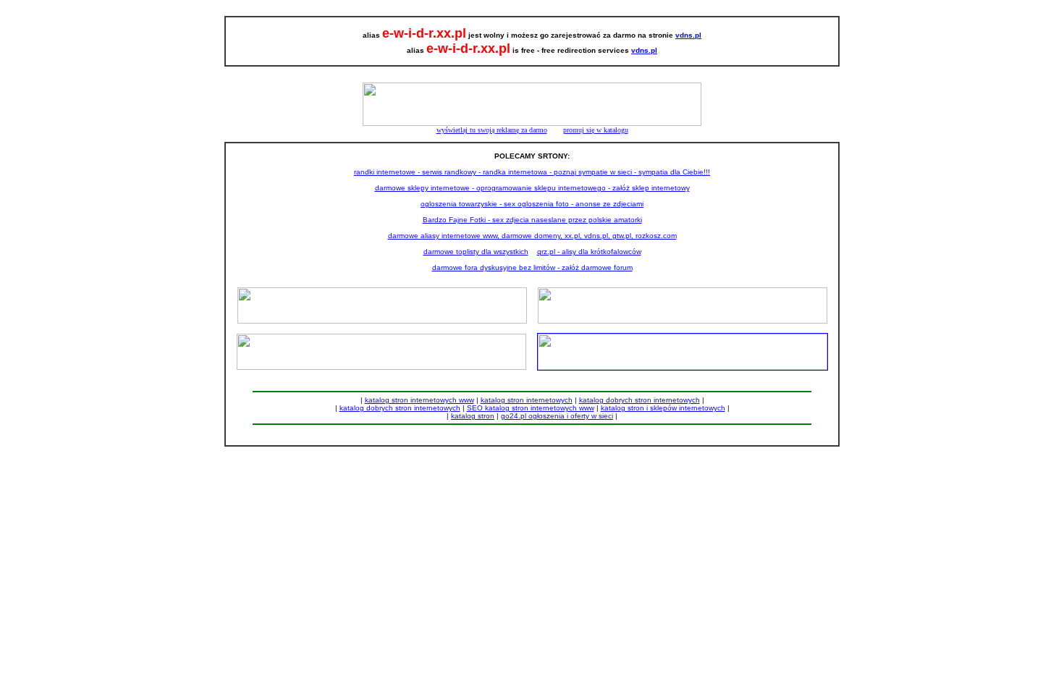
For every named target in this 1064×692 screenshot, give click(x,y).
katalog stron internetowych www (419, 400)
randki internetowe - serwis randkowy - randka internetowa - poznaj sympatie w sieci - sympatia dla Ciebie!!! (532, 172)
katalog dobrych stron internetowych (639, 400)
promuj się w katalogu (595, 130)
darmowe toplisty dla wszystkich (475, 252)
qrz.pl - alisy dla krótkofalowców (589, 252)
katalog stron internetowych (527, 400)
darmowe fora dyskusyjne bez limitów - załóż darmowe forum (532, 267)
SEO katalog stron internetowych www (530, 408)
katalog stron (472, 416)
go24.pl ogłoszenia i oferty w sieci (557, 416)
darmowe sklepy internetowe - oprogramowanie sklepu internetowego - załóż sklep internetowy (532, 188)
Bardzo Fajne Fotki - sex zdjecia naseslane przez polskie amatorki (532, 220)
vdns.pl (688, 35)
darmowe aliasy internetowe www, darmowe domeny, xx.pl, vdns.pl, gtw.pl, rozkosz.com (532, 236)
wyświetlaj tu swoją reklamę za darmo (491, 130)
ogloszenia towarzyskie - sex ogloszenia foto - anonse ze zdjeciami (532, 204)
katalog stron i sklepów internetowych (663, 408)
